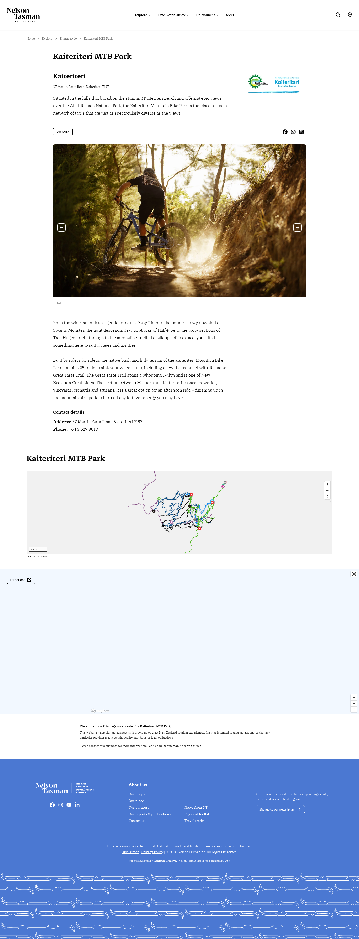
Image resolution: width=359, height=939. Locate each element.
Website (63, 132)
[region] (224, 641)
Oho (227, 860)
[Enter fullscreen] (354, 574)
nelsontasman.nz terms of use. (180, 746)
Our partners (139, 807)
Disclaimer (130, 852)
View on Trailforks (37, 556)
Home (31, 38)
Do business (205, 15)
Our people (137, 794)
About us (138, 784)
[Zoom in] (354, 697)
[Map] (350, 15)
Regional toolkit (196, 814)
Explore (141, 15)
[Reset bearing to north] (354, 709)
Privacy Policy (152, 852)
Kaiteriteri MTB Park (98, 38)
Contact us (137, 821)
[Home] (20, 15)
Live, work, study (171, 15)
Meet (230, 15)
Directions (17, 580)
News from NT (196, 807)
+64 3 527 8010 (83, 429)
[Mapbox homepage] (100, 710)
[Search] (338, 15)
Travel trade (194, 821)
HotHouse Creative (165, 860)
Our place (136, 801)
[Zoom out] (354, 703)
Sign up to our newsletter (277, 809)
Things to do (68, 38)
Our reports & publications (150, 814)
